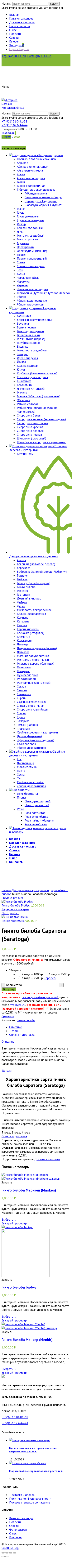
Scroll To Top (10, 1548)
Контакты (15, 1537)
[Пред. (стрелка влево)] (3, 1556)
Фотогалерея (18, 1529)
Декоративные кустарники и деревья (36, 890)
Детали (14, 1031)
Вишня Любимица (13, 921)
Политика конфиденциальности (30, 1498)
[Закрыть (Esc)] (3, 1552)
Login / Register (19, 49)
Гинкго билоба (26, 1020)
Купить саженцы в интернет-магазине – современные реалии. (34, 1449)
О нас (13, 1533)
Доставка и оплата (47, 1159)
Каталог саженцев (21, 1518)
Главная (7, 890)
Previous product (12, 898)
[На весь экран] (10, 1552)
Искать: (7, 3)
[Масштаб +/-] (14, 1552)
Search (54, 3)
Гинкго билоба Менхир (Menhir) (27, 1339)
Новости (15, 1522)
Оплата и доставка (22, 1034)
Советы (14, 1526)
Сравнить (8, 1016)
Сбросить (50, 978)
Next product (10, 913)
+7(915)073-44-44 (39, 56)
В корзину (9, 989)
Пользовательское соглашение (29, 1502)
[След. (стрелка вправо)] (6, 1556)
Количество (14, 985)
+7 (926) (14, 121)
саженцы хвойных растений (40, 997)
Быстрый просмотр (14, 1223)
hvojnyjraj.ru (17, 1005)
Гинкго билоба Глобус (16, 905)
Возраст (15, 970)
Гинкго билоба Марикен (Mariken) (29, 1190)
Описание (15, 1027)
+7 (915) (14, 125)
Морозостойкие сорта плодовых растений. (36, 1471)
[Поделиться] (6, 1552)
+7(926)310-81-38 (14, 56)
